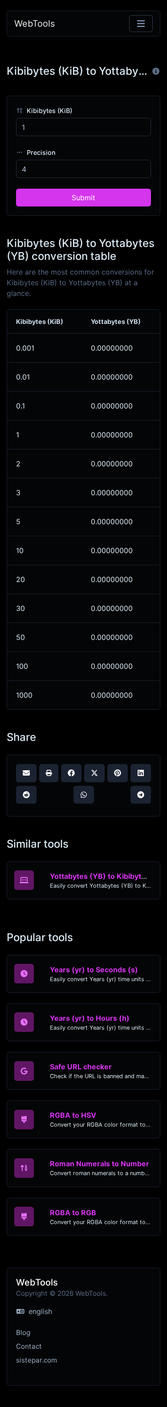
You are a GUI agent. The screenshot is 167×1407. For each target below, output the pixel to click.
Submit (83, 197)
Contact (29, 1346)
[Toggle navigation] (141, 23)
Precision (40, 152)
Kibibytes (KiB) (48, 110)
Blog (23, 1332)
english (39, 1311)
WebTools (34, 23)
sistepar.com (36, 1360)
